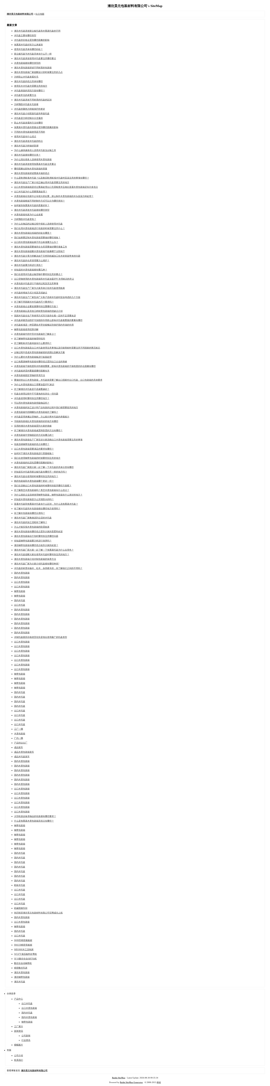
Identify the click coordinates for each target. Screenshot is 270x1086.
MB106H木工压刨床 (24, 949)
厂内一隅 (18, 738)
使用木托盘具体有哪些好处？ (28, 49)
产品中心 (18, 999)
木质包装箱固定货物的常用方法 (29, 375)
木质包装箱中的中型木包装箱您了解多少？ (35, 334)
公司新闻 (25, 1035)
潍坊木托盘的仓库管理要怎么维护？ (31, 260)
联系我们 (18, 1060)
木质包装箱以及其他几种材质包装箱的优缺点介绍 (38, 311)
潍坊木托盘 (19, 981)
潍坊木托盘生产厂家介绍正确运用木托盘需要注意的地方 (41, 182)
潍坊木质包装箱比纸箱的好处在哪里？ (33, 233)
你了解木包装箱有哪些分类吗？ (29, 513)
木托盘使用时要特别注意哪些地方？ (31, 398)
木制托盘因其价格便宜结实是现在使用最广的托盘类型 (40, 637)
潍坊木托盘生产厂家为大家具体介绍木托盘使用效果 (39, 288)
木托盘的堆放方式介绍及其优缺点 (30, 292)
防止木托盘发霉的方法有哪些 (28, 122)
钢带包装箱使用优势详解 (26, 329)
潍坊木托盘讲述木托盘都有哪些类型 (31, 210)
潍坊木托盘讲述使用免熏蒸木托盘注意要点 (35, 164)
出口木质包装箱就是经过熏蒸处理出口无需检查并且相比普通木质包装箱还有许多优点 (56, 187)
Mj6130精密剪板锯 (23, 945)
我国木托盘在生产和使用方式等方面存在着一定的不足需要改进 (45, 315)
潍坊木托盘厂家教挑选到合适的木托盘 (33, 517)
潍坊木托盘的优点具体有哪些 (28, 81)
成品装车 (18, 747)
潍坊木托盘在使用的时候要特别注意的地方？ (36, 476)
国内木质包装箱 (22, 573)
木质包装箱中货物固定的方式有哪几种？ (34, 435)
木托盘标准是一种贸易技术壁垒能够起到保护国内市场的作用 (44, 325)
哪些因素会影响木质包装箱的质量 (30, 168)
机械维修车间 (20, 908)
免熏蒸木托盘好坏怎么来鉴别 (28, 44)
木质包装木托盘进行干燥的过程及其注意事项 (36, 283)
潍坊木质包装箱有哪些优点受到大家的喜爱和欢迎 (38, 531)
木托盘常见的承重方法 (25, 95)
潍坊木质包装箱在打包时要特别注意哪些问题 (36, 536)
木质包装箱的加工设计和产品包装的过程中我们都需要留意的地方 (46, 407)
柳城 (159, 1082)
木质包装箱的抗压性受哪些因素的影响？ (34, 462)
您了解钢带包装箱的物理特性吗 (29, 338)
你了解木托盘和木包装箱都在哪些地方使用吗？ (37, 508)
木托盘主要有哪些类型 (25, 35)
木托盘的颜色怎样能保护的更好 (29, 109)
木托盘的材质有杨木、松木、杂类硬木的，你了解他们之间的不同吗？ (48, 568)
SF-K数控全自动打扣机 (25, 958)
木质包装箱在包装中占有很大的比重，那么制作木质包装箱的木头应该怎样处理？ (53, 196)
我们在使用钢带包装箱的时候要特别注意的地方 (37, 458)
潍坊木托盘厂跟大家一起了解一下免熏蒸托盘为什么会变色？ (44, 550)
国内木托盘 (19, 600)
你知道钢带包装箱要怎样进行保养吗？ (33, 540)
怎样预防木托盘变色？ (25, 219)
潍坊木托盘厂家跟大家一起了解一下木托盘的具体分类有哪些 (44, 467)
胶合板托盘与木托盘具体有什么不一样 (33, 54)
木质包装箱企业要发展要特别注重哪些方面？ (36, 306)
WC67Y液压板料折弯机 (25, 954)
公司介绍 (18, 1055)
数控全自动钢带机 (23, 963)
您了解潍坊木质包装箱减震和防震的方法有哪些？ (38, 430)
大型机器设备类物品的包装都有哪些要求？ (35, 816)
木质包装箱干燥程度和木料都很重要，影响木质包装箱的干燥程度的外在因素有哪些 (55, 366)
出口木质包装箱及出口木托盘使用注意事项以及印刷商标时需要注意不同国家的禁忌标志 (57, 348)
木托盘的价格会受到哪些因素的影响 (31, 40)
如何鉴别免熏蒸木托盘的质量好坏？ (31, 205)
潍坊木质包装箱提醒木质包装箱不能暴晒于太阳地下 (39, 251)
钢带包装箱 (19, 591)
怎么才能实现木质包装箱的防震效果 (31, 527)
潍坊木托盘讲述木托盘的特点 (28, 141)
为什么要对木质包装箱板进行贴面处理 (33, 357)
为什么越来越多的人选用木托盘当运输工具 (35, 150)
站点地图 (39, 14)
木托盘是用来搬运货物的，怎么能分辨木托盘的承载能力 (41, 416)
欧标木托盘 (19, 885)
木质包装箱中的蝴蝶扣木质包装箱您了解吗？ (36, 412)
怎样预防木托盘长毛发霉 (26, 104)
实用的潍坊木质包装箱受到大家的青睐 (33, 426)
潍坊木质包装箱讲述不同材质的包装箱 (33, 67)
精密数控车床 (20, 968)
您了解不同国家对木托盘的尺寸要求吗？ (34, 302)
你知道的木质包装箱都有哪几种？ (30, 269)
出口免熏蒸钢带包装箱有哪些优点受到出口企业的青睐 (40, 361)
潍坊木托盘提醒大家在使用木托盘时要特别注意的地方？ (41, 554)
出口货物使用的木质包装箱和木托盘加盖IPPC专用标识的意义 (44, 279)
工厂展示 (18, 1026)
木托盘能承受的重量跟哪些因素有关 (31, 370)
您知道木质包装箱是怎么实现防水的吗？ (34, 499)
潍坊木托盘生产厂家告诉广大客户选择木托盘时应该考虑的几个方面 (47, 297)
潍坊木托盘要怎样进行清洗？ (28, 265)
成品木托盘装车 (22, 756)
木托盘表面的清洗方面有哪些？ (29, 90)
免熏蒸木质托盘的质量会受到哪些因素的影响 (36, 127)
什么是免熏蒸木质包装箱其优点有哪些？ (34, 821)
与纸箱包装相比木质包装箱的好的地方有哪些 (36, 421)
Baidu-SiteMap (118, 1078)
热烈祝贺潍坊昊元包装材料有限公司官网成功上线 (38, 912)
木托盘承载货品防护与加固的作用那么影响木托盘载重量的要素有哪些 (48, 320)
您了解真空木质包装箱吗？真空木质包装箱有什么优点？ (41, 490)
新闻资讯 (18, 1031)
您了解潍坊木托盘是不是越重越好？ (31, 389)
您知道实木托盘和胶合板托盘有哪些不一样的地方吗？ (40, 472)
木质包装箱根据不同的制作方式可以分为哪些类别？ (39, 201)
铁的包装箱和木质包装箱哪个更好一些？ (34, 481)
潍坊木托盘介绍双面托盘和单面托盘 (31, 113)
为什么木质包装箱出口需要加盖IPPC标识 (34, 384)
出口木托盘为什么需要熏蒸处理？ (30, 191)
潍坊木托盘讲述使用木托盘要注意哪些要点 (35, 58)
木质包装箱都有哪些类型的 (27, 63)
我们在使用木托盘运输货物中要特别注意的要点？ (38, 274)
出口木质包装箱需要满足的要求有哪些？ (34, 449)
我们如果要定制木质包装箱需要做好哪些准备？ (37, 237)
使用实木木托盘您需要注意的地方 (30, 86)
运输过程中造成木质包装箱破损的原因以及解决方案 (39, 352)
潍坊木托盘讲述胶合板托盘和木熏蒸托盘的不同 (37, 31)
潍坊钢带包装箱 (22, 977)
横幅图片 (18, 1045)
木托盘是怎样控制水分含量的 (28, 118)
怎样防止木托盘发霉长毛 (26, 77)
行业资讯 (25, 1040)
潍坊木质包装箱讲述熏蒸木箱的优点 (31, 173)
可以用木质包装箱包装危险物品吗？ (31, 403)
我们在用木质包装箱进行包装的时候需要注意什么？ (39, 228)
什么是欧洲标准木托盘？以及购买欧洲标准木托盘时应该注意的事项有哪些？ (51, 178)
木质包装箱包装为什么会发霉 (28, 214)
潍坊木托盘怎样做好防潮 (26, 145)
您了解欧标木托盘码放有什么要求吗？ (33, 343)
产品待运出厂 (20, 743)
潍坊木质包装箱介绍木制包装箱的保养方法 (35, 559)
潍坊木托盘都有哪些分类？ (27, 155)
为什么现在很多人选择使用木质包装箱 (33, 159)
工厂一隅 (18, 729)
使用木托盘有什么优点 (25, 136)
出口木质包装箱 (22, 582)
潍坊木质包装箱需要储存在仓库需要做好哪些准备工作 (40, 246)
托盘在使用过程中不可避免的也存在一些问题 (36, 393)
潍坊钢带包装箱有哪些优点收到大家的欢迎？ (36, 545)
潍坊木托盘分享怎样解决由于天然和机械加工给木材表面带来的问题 (47, 256)
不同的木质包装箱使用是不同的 (29, 132)
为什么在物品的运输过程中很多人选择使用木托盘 (38, 223)
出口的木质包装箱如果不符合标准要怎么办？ (36, 242)
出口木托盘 (19, 605)
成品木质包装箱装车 (24, 752)
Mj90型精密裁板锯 (23, 940)
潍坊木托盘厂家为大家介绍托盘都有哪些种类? (36, 563)
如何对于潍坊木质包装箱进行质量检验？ (34, 453)
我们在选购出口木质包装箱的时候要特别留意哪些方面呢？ (42, 485)
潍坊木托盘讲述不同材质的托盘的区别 (33, 99)
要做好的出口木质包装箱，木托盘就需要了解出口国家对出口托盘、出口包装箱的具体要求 (58, 380)
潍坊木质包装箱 (22, 972)
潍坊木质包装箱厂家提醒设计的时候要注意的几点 (38, 72)
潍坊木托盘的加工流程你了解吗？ (30, 522)
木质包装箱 (19, 733)
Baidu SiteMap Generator (131, 1082)
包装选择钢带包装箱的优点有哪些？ (31, 444)
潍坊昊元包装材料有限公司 (34, 1070)
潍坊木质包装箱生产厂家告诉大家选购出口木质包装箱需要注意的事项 (48, 439)
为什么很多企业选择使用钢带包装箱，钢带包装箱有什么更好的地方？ (48, 494)
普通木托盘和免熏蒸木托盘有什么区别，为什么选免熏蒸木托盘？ (46, 504)
